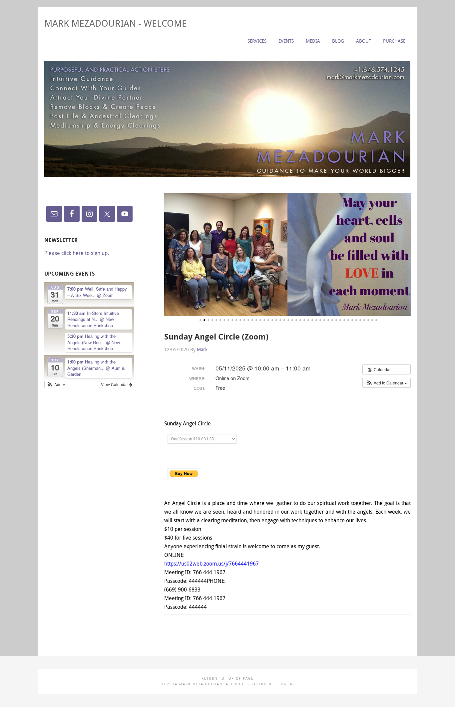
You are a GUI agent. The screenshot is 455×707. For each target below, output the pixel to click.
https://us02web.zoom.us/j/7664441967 (211, 563)
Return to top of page (227, 678)
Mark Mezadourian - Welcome (115, 23)
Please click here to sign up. (76, 253)
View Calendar (115, 384)
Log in (285, 684)
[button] (386, 382)
